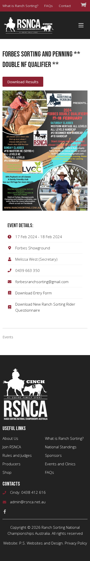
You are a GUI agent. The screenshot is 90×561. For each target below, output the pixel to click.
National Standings (60, 446)
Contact (65, 5)
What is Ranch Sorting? (20, 5)
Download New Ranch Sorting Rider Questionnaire (45, 307)
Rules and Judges (17, 455)
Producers (11, 463)
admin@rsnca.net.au (28, 501)
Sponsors (53, 455)
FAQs (48, 5)
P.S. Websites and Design (41, 543)
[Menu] (81, 25)
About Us (10, 438)
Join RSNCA (11, 446)
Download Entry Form (33, 292)
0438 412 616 (33, 492)
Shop (7, 472)
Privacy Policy (76, 543)
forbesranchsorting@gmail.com (41, 281)
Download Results (22, 81)
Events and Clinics (60, 463)
